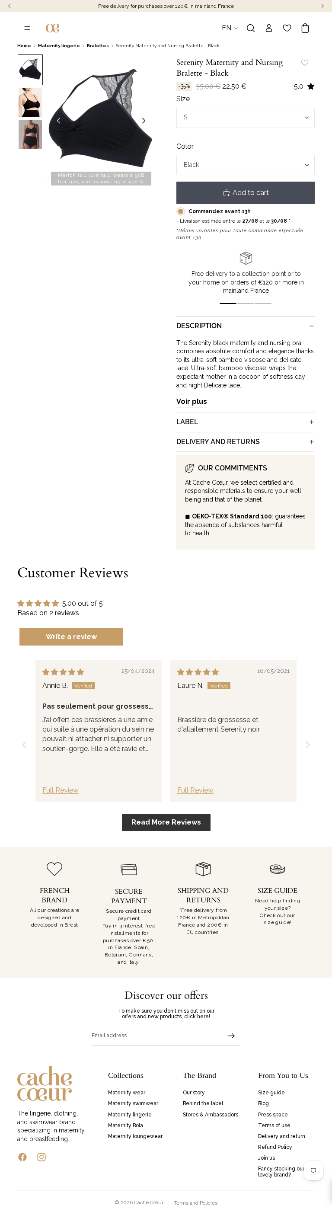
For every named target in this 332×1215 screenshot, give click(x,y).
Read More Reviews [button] (166, 822)
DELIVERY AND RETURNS (218, 442)
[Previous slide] (56, 121)
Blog (263, 1104)
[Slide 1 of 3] (30, 69)
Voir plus (191, 401)
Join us (266, 1158)
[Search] (250, 28)
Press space (273, 1115)
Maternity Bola (125, 1125)
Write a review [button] (71, 637)
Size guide (271, 1093)
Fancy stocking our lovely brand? (281, 1172)
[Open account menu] (268, 28)
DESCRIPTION (199, 326)
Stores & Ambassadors (210, 1115)
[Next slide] (146, 121)
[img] (63, 672)
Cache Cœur (148, 1202)
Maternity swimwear (133, 1104)
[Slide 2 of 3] (30, 102)
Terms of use (274, 1125)
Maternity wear (126, 1093)
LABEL (187, 422)
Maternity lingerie (130, 1115)
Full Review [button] (60, 790)
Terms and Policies (195, 1203)
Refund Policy (275, 1147)
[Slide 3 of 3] (30, 134)
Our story (194, 1093)
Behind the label (203, 1104)
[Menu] (27, 28)
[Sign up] (231, 1036)
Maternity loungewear (135, 1136)
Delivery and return (281, 1136)
